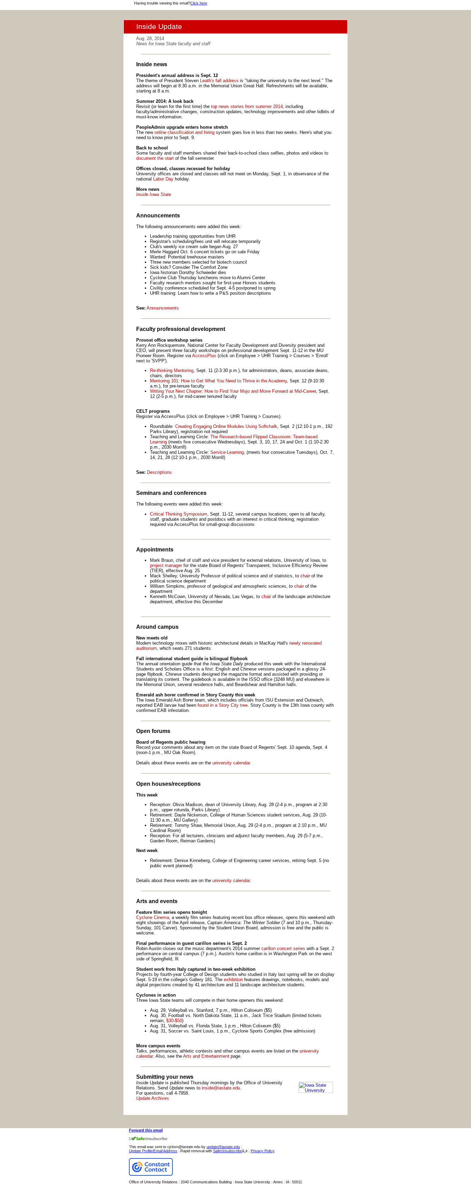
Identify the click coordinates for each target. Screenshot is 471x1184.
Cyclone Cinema (152, 917)
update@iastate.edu (223, 1147)
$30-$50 (174, 1020)
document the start (155, 158)
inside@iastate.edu (221, 1087)
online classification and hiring (184, 132)
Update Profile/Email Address (153, 1151)
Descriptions (159, 472)
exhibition (233, 979)
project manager (166, 565)
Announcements (163, 308)
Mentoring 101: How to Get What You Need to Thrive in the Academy (218, 380)
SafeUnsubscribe (227, 1151)
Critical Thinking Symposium (178, 514)
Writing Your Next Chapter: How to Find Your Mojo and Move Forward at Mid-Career (233, 391)
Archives (152, 1098)
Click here (198, 3)
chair (305, 575)
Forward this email (146, 1130)
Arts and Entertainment (205, 1056)
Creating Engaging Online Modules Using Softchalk (226, 426)
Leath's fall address (219, 80)
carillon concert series (283, 948)
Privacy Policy (262, 1151)
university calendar (231, 762)
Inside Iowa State (153, 194)
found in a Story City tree (223, 705)
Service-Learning (227, 452)
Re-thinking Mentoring (171, 370)
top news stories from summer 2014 (247, 106)
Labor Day (163, 179)
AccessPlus (204, 355)
